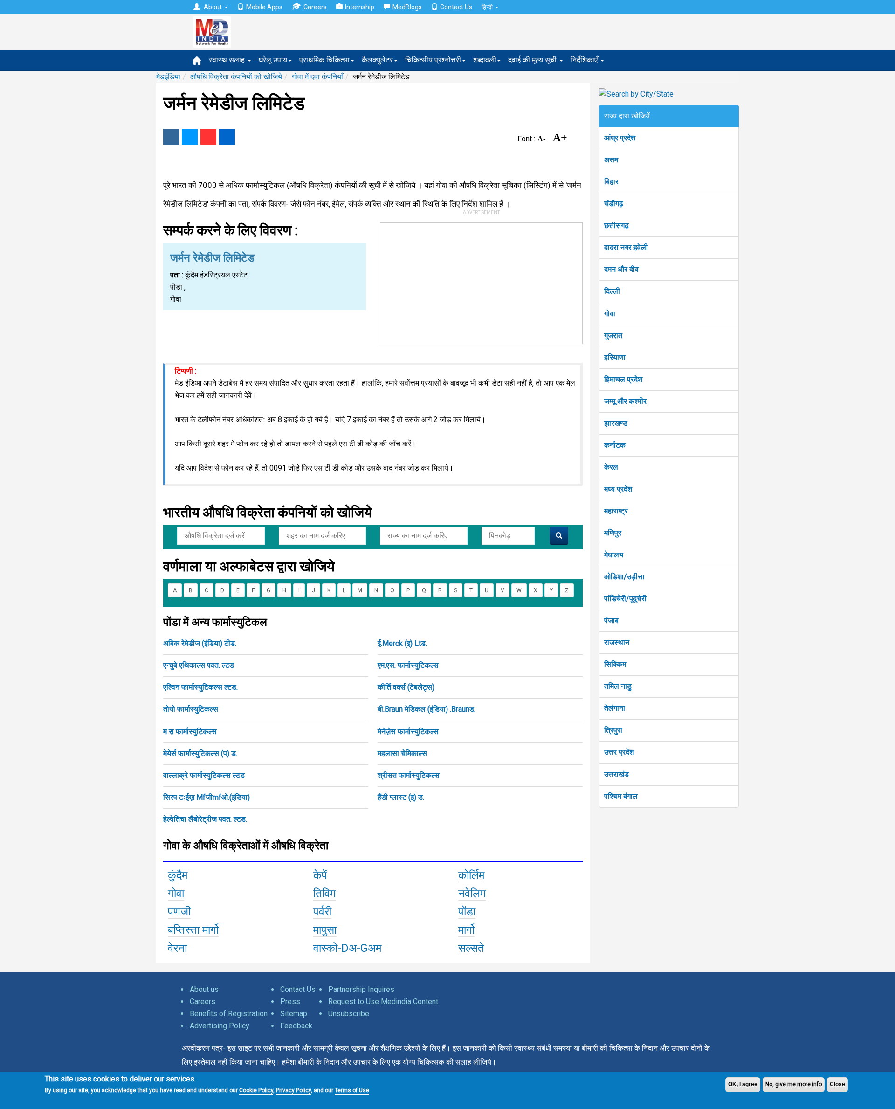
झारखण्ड (615, 423)
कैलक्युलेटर (377, 59)
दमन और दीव (621, 269)
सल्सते (471, 948)
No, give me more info (793, 1084)
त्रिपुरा (613, 730)
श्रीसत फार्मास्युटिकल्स (409, 775)
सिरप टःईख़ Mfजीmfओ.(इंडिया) (206, 797)
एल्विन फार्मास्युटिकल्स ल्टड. (200, 687)
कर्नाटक (615, 445)
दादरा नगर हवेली (626, 247)
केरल (611, 467)
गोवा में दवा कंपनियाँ (317, 76)
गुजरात (613, 335)
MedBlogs (407, 7)
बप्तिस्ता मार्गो (193, 929)
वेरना (177, 948)
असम (611, 159)
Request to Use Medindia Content (383, 1001)
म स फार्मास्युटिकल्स (190, 731)
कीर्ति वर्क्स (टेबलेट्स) (406, 687)
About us (204, 989)
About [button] (212, 7)
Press (290, 1001)
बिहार (611, 181)
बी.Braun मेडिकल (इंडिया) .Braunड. (426, 709)
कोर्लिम (471, 875)
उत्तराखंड (616, 774)
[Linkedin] (227, 137)
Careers (315, 7)
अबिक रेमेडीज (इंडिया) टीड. (199, 643)
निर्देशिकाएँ (585, 59)
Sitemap (293, 1013)
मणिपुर (612, 532)
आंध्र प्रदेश (619, 137)
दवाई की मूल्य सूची (533, 59)
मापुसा (325, 929)
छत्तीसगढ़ (616, 225)
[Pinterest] (208, 137)
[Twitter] (190, 137)
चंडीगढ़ (613, 203)
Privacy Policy (293, 1090)
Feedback (296, 1025)
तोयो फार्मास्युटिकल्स (190, 709)
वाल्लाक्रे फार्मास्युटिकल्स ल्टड (204, 775)
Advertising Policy (219, 1025)
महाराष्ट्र (616, 510)
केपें (320, 875)
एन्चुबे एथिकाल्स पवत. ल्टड (198, 665)
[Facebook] (171, 137)
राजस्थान (616, 642)
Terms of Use (352, 1090)
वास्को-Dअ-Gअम (347, 948)
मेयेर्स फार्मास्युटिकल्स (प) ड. (200, 753)
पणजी (179, 911)
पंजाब (611, 620)
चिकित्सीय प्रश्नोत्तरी (433, 59)
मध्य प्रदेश (618, 489)
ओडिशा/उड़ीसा (624, 576)
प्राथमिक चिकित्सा (324, 59)
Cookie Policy (256, 1090)
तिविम (324, 893)
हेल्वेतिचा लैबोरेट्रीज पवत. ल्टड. (205, 819)
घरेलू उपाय (273, 59)
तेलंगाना (614, 708)
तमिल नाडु (618, 686)
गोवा (176, 893)
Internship (359, 7)
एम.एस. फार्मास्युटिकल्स (408, 665)
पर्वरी (322, 911)
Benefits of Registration (229, 1013)
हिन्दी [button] (488, 7)
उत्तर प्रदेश (619, 752)
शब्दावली (484, 59)
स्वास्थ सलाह (228, 59)
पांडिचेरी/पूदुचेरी (625, 598)
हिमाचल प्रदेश (623, 379)
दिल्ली (612, 291)
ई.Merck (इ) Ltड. (402, 643)
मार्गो (466, 929)
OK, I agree (742, 1084)
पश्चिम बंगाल (621, 796)
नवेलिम (472, 893)
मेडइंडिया (168, 76)
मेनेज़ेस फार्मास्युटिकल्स (408, 731)
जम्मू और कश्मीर (625, 401)
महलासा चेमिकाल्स (402, 753)
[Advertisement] (481, 281)
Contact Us (456, 7)
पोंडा (466, 911)
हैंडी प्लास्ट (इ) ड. (401, 797)
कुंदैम (177, 875)
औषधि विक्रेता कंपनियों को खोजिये (236, 76)
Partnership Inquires (361, 989)
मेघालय (613, 554)
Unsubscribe (348, 1013)
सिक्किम (615, 664)
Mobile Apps (264, 7)
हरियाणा (615, 357)
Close (837, 1084)
